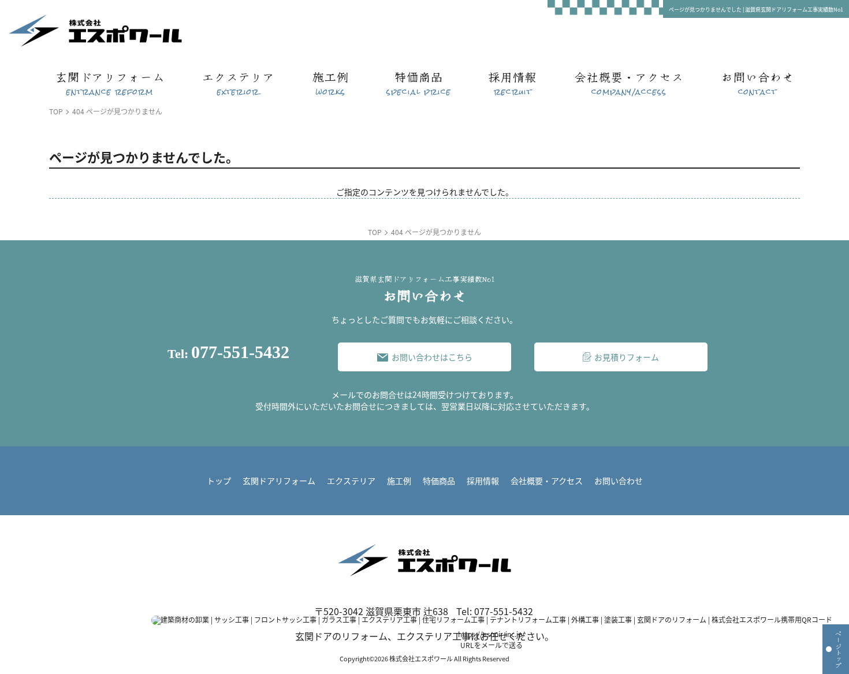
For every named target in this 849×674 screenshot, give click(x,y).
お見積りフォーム (626, 357)
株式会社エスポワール (421, 658)
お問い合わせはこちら (432, 357)
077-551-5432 (228, 353)
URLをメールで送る (491, 645)
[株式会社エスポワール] (86, 30)
